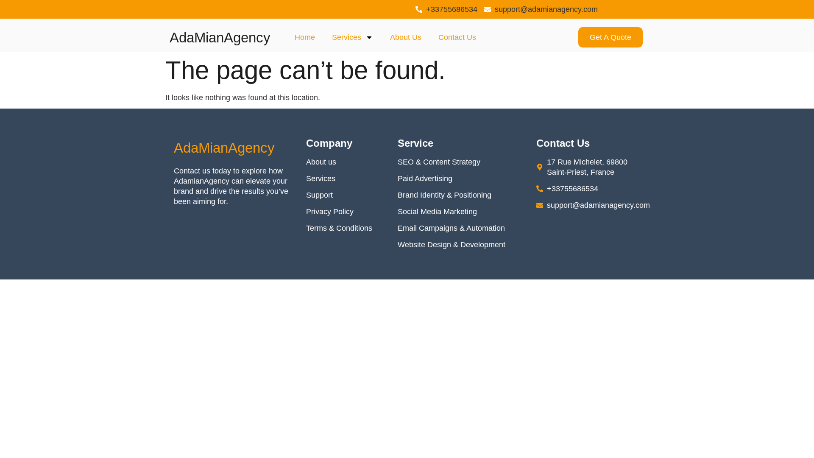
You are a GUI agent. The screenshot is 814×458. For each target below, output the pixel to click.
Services (346, 37)
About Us (405, 37)
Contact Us (457, 37)
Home (305, 37)
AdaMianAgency (220, 37)
